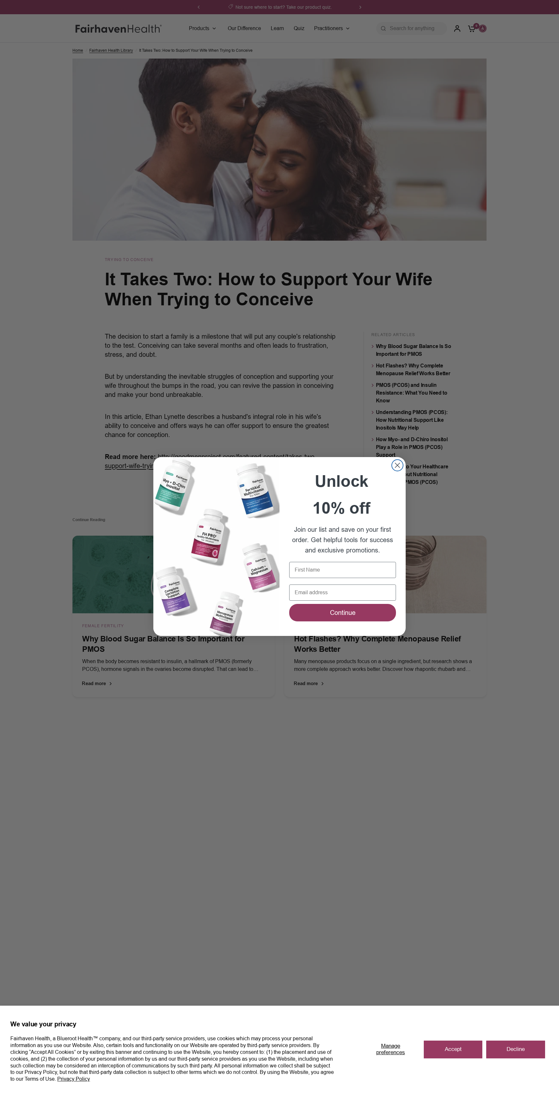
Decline (516, 1049)
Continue (343, 612)
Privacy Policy (73, 1079)
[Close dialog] (397, 465)
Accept (453, 1049)
